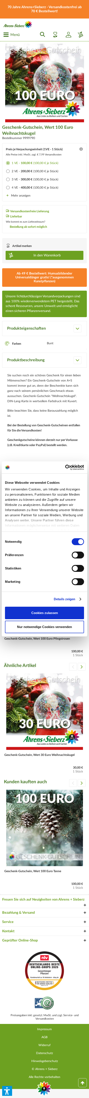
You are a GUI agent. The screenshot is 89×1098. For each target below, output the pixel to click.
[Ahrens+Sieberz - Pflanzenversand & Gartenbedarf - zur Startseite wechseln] (17, 24)
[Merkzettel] (54, 34)
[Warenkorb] (79, 34)
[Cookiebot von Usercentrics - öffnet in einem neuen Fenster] (65, 467)
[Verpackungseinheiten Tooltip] (81, 150)
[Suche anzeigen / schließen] (41, 34)
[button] (7, 1091)
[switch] (78, 555)
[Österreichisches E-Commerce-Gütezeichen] (44, 1004)
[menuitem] (11, 34)
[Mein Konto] (66, 34)
